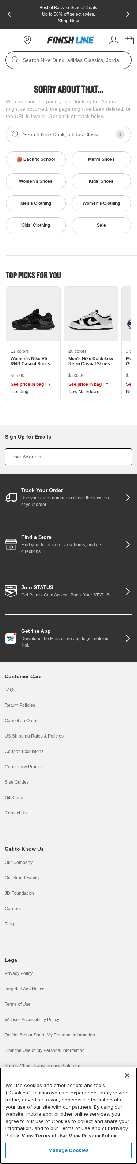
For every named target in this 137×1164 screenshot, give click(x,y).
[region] (68, 1115)
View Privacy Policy (93, 1135)
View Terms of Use (44, 1135)
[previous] (9, 14)
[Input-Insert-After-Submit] (120, 134)
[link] (71, 40)
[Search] (15, 60)
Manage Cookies (68, 1150)
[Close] (127, 1075)
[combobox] (68, 60)
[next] (127, 14)
